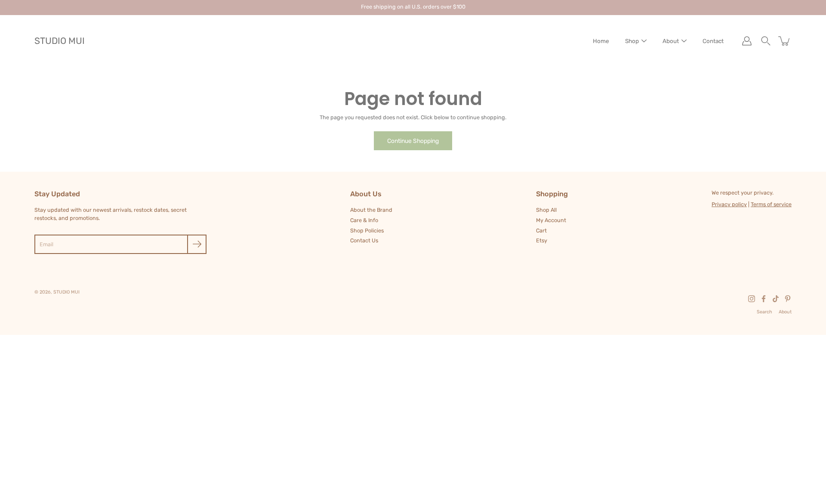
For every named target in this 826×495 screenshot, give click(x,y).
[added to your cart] (785, 41)
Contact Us (364, 240)
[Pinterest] (788, 298)
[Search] (766, 41)
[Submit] (196, 244)
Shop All (546, 210)
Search (764, 312)
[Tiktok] (776, 298)
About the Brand (371, 210)
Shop (632, 40)
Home (601, 40)
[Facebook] (763, 298)
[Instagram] (751, 298)
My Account (551, 220)
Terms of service (771, 204)
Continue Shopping (413, 140)
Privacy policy (729, 204)
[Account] (747, 41)
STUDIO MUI (59, 40)
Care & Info (364, 220)
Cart (541, 230)
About (671, 40)
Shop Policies (367, 230)
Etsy (541, 240)
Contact (713, 40)
